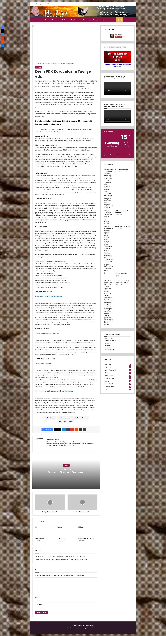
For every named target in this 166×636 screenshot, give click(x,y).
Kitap (107, 373)
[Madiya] (83, 11)
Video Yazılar (109, 384)
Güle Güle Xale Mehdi (121, 170)
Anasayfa (39, 64)
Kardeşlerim (109, 387)
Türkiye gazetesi (67, 422)
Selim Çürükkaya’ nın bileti (86, 538)
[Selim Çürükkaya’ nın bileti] (87, 531)
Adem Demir (50, 418)
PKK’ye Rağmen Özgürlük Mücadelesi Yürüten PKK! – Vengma (64, 556)
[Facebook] (50, 448)
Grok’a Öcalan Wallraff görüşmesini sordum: (122, 282)
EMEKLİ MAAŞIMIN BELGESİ (122, 226)
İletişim (95, 20)
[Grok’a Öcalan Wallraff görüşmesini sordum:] (108, 302)
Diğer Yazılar (109, 378)
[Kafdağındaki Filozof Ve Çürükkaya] (108, 217)
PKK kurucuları (65, 418)
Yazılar (52, 20)
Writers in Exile (39, 538)
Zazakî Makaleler (63, 20)
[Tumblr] (68, 429)
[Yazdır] (84, 429)
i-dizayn (76, 628)
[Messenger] (2, 45)
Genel (107, 381)
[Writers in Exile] (44, 531)
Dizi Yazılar (108, 367)
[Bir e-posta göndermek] (61, 86)
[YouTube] (54, 448)
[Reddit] (76, 429)
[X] (52, 448)
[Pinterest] (72, 429)
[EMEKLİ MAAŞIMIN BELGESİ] (108, 248)
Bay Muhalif (75, 20)
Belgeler (47, 64)
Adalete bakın (61, 539)
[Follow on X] (60, 86)
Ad (36, 597)
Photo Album (86, 20)
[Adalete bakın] (66, 531)
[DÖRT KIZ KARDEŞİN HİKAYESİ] (108, 275)
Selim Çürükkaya (55, 86)
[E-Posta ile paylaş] (80, 429)
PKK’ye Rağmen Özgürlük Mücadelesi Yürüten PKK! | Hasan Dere (65, 560)
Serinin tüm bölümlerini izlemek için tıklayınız (118, 65)
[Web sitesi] (47, 448)
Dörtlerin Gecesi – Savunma (66, 472)
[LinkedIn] (64, 429)
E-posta (38, 605)
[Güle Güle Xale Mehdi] (108, 189)
